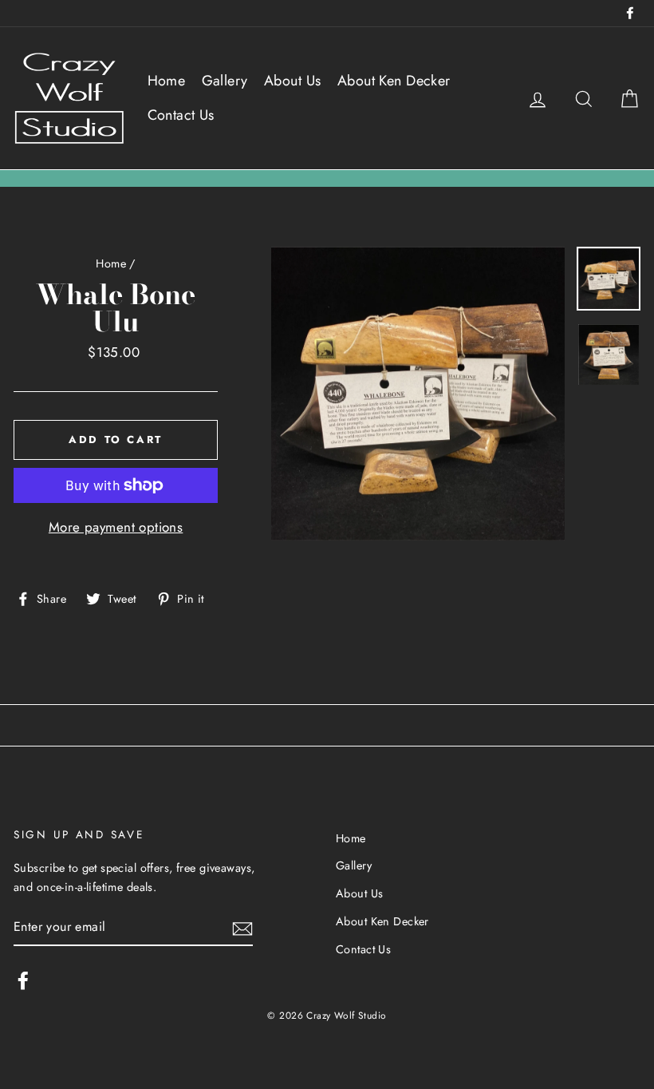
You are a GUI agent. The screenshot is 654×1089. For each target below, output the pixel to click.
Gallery (225, 80)
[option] (418, 394)
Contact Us (181, 115)
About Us (292, 80)
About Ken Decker (394, 80)
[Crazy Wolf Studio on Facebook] (23, 980)
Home (167, 80)
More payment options (116, 527)
